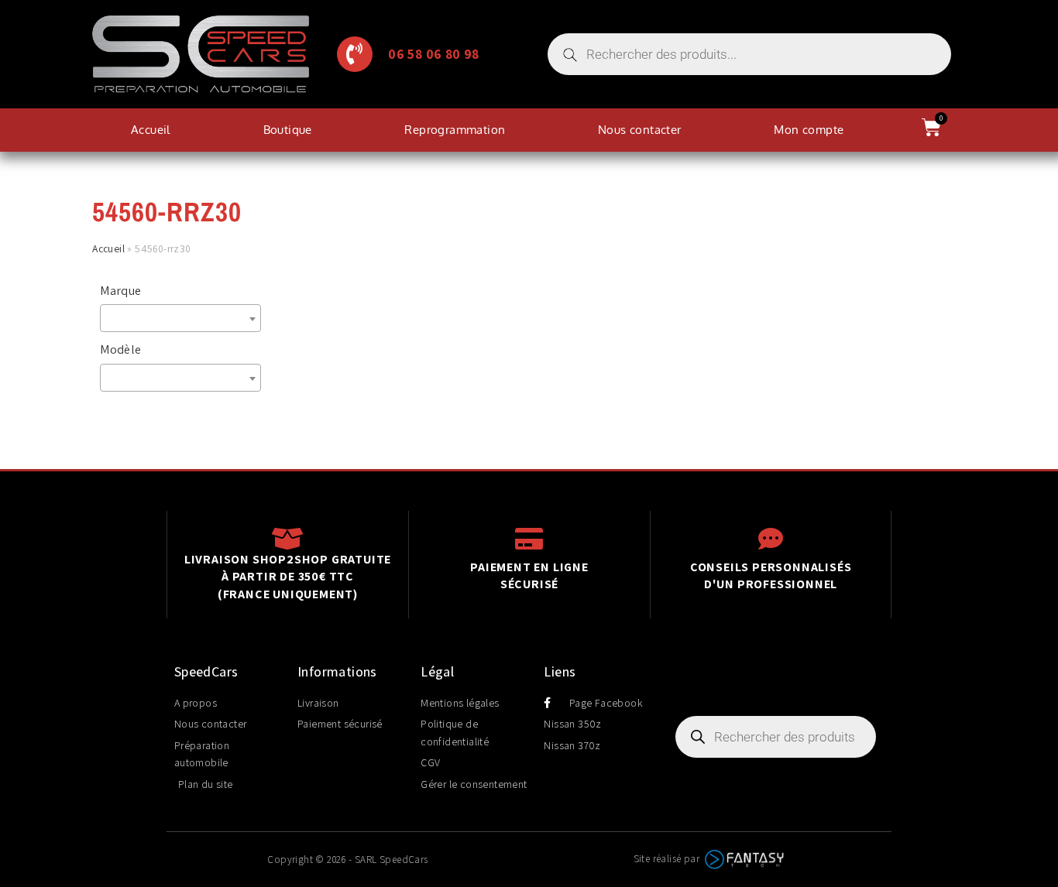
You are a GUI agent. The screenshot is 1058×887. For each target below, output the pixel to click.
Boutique (287, 129)
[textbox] (184, 318)
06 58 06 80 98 (433, 54)
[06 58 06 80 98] (355, 54)
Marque (120, 291)
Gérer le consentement (474, 784)
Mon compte (808, 129)
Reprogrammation (454, 129)
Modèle (120, 349)
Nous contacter (640, 129)
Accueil (150, 129)
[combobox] (180, 318)
